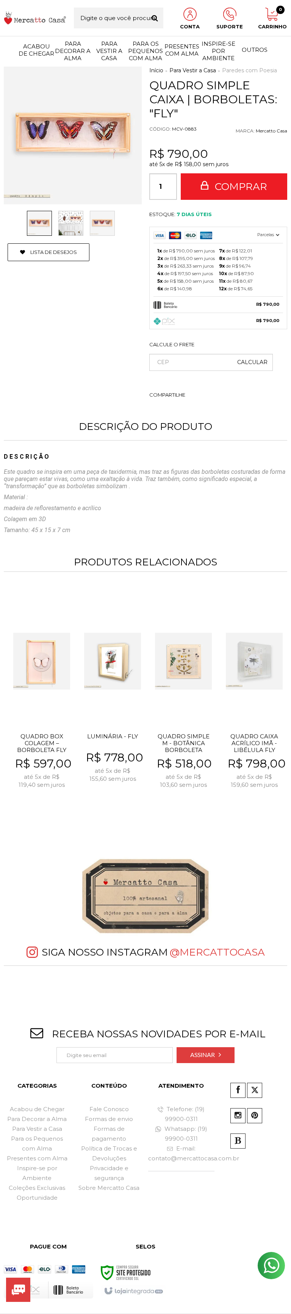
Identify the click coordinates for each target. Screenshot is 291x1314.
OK (252, 362)
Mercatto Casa (271, 131)
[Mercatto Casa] (35, 18)
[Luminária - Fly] (112, 704)
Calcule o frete (171, 344)
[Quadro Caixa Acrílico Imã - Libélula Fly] (254, 704)
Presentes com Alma (37, 1158)
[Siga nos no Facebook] (238, 1090)
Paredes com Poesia (249, 70)
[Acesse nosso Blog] (238, 1141)
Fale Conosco (109, 1109)
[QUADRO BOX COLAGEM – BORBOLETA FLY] (41, 704)
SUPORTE (229, 26)
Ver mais (46, 804)
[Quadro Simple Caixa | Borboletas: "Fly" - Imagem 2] (70, 223)
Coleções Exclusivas (37, 1187)
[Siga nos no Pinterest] (254, 1115)
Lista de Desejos (53, 252)
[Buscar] (154, 18)
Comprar (239, 187)
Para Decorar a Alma (37, 1119)
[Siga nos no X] (254, 1090)
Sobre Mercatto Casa (108, 1187)
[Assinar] (206, 1055)
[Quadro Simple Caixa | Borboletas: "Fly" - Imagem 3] (102, 223)
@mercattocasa (217, 952)
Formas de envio (109, 1119)
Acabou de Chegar (37, 1109)
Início (156, 70)
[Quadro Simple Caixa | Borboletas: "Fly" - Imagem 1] (39, 223)
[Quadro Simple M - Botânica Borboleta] (183, 704)
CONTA (190, 26)
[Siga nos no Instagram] (238, 1115)
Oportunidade (37, 1197)
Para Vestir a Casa (192, 70)
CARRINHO (271, 19)
